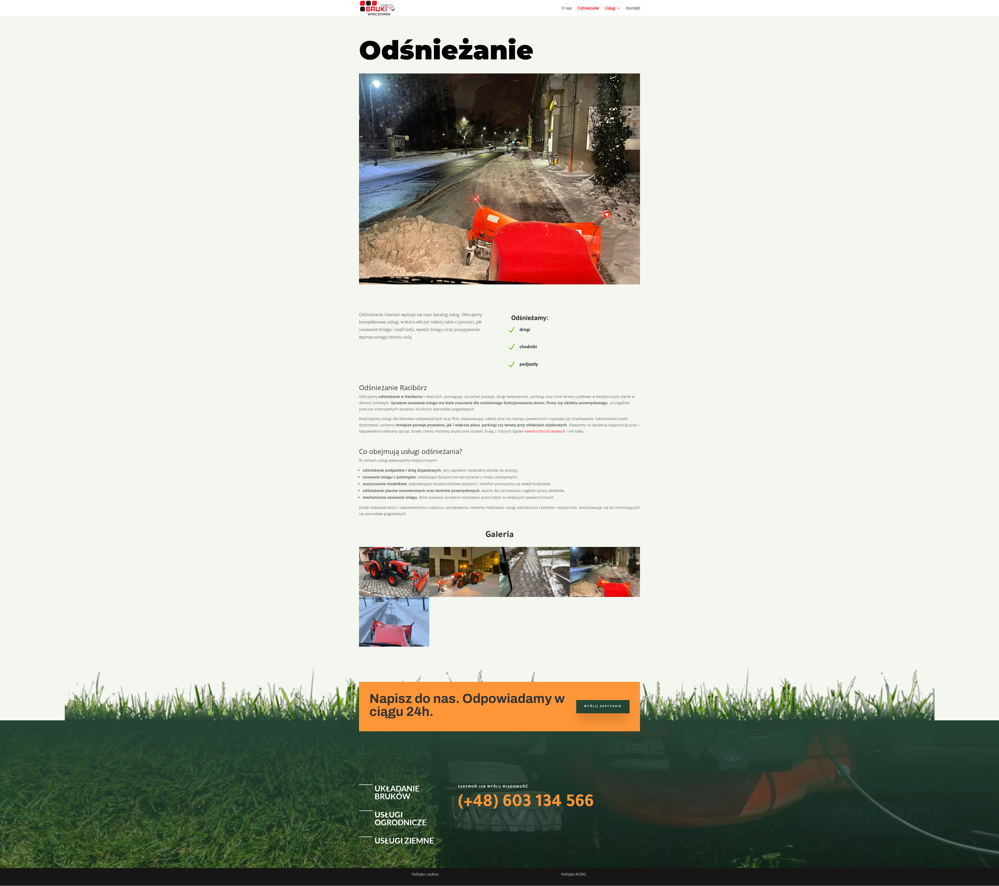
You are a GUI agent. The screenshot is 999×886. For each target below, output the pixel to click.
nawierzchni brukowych (544, 431)
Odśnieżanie (588, 8)
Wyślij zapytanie (603, 706)
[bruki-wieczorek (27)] (394, 645)
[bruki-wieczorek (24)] (534, 595)
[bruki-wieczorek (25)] (464, 595)
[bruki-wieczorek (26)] (605, 595)
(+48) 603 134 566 (526, 803)
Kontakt (633, 8)
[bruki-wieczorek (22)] (394, 595)
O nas (566, 8)
